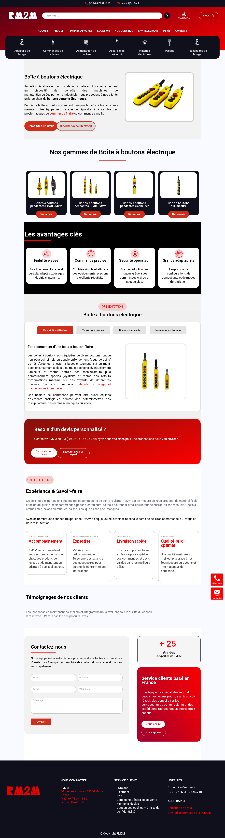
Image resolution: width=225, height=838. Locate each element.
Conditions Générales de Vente (137, 799)
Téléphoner (215, 583)
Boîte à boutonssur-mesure (178, 204)
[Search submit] (167, 16)
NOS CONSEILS (124, 30)
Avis (119, 796)
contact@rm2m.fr (72, 802)
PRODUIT (59, 30)
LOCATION (103, 30)
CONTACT (181, 30)
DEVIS (166, 30)
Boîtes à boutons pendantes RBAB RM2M (90, 204)
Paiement (123, 792)
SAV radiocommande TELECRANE (190, 812)
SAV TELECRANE (148, 30)
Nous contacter (216, 597)
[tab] (55, 330)
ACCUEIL (43, 30)
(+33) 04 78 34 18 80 (74, 798)
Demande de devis (180, 808)
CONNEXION (184, 18)
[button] (24, 47)
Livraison (122, 788)
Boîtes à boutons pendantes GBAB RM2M (46, 204)
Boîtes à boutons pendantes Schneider (134, 204)
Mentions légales (128, 803)
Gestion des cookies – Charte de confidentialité (138, 809)
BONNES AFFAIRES (81, 30)
